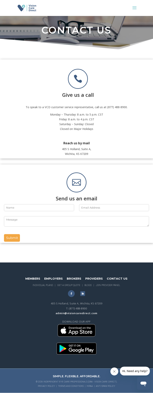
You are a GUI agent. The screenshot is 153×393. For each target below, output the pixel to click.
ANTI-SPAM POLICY (105, 386)
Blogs (88, 285)
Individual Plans (43, 285)
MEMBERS (32, 278)
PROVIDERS (94, 278)
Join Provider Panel (108, 285)
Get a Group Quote (68, 285)
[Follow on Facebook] (71, 293)
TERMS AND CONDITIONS (71, 386)
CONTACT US (117, 278)
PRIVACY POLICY (46, 386)
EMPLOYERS (53, 278)
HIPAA (90, 386)
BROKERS (74, 278)
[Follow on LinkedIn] (82, 293)
